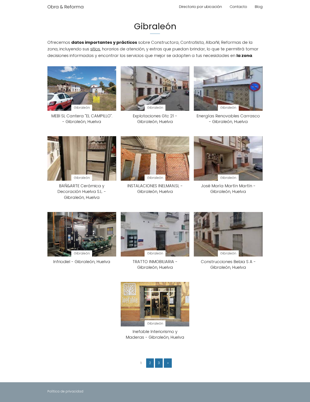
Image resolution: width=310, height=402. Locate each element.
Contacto (238, 6)
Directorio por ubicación (200, 6)
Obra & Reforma (65, 7)
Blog (259, 6)
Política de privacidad (65, 391)
